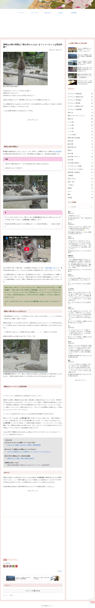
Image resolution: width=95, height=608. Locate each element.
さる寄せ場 (57, 151)
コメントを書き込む (32, 591)
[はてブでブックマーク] (10, 566)
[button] (91, 207)
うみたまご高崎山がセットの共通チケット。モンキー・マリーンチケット (29, 451)
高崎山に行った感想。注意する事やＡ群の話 (20, 458)
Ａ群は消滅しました (51, 268)
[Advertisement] (47, 27)
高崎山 (15, 559)
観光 (6, 559)
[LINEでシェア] (13, 566)
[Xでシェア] (4, 566)
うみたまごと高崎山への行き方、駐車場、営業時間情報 (24, 445)
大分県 (10, 559)
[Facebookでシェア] (7, 566)
